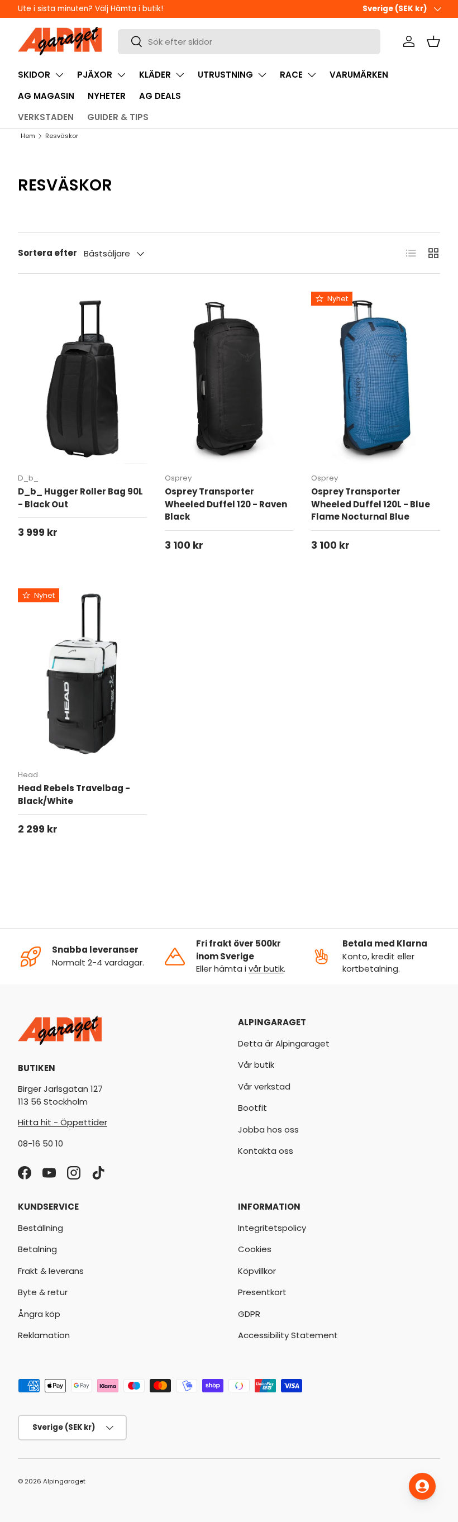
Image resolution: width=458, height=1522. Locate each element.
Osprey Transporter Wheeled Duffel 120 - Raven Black (226, 504)
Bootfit (252, 1108)
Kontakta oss (265, 1151)
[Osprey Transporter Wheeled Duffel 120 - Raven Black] (229, 378)
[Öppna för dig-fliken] (422, 1486)
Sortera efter (47, 253)
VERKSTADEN (46, 117)
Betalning (37, 1249)
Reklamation (44, 1335)
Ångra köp (39, 1314)
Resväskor (61, 135)
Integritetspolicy (272, 1228)
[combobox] (249, 41)
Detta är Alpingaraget (284, 1043)
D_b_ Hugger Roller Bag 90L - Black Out (80, 498)
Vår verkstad (264, 1086)
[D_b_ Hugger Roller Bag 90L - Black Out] (82, 378)
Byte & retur (43, 1292)
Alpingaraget (64, 1481)
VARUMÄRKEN (359, 74)
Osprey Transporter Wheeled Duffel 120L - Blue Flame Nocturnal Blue (370, 504)
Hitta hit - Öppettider (62, 1122)
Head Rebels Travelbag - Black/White (74, 794)
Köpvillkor (257, 1271)
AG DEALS (160, 96)
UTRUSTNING (225, 74)
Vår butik (256, 1065)
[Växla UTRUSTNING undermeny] (262, 75)
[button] (433, 41)
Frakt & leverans (51, 1271)
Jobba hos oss (268, 1129)
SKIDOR (34, 74)
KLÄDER (155, 74)
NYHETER (107, 96)
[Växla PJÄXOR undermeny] (121, 75)
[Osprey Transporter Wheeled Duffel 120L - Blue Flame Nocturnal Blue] (375, 378)
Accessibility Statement (288, 1335)
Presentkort (262, 1292)
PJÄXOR (94, 74)
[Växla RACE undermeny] (311, 75)
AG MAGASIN (46, 96)
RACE (291, 74)
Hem (28, 135)
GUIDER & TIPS (118, 117)
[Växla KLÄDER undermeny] (180, 75)
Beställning (40, 1228)
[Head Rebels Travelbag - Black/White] (82, 674)
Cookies (254, 1249)
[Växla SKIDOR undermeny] (59, 75)
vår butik (266, 968)
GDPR (249, 1314)
